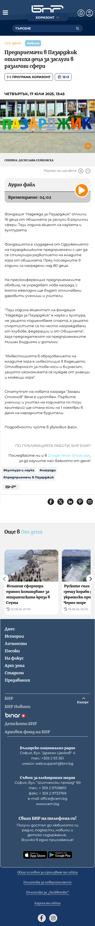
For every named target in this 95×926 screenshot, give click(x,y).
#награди (48, 470)
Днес (10, 628)
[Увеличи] (81, 171)
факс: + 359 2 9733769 (47, 793)
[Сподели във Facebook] (50, 501)
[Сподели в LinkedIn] (70, 501)
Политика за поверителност (47, 882)
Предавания (17, 680)
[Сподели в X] (60, 501)
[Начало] (47, 9)
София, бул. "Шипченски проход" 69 (48, 783)
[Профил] (89, 13)
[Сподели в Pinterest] (80, 501)
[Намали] (88, 171)
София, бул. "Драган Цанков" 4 (47, 753)
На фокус (14, 658)
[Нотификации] (81, 13)
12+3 (66, 77)
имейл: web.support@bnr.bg (47, 763)
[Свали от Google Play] (60, 854)
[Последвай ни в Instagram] (53, 918)
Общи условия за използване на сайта (47, 872)
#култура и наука (18, 470)
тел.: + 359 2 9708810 (47, 788)
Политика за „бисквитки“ (47, 892)
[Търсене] (77, 28)
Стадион (14, 672)
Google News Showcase (69, 455)
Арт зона (15, 665)
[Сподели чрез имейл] (89, 501)
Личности (16, 643)
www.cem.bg (47, 804)
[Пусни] (82, 190)
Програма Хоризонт (31, 77)
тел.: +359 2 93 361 (47, 758)
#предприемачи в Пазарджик (28, 477)
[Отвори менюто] (5, 12)
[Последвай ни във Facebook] (41, 918)
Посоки (12, 650)
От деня (12, 43)
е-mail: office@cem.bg (47, 798)
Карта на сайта (47, 903)
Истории (14, 636)
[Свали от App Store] (35, 854)
